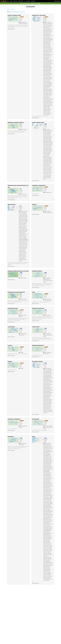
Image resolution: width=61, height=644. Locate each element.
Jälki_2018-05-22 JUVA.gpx (37, 361)
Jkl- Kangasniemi (35, 419)
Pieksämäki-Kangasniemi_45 (38, 345)
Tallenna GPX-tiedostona (35, 117)
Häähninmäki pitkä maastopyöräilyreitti (16, 292)
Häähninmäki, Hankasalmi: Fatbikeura (16, 122)
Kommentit (28, 1)
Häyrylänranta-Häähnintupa (38, 308)
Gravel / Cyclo (20, 11)
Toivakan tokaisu (35, 326)
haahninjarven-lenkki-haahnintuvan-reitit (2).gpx (18, 271)
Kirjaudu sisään (57, 1)
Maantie (12, 11)
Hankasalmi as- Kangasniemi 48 (38, 185)
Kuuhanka (10, 361)
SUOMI (33, 292)
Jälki (4, 1)
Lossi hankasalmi (11, 326)
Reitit (8, 1)
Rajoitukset (33, 1)
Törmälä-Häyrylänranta (13, 308)
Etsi (24, 1)
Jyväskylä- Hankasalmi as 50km (14, 15)
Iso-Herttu (10, 345)
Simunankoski (10, 436)
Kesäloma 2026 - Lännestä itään (39, 15)
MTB (16, 11)
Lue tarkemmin (38, 3)
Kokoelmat (15, 1)
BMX (24, 11)
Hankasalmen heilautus (37, 271)
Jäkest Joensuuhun (11, 204)
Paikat (11, 1)
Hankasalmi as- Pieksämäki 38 (14, 419)
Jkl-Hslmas (34, 204)
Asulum (33, 436)
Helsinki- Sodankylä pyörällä (38, 122)
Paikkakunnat (20, 1)
